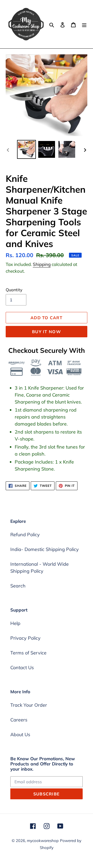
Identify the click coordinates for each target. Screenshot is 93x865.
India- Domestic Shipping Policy (44, 549)
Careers (18, 720)
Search (18, 586)
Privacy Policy (25, 638)
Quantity (14, 289)
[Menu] (84, 24)
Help (15, 623)
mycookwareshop (43, 840)
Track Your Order (28, 705)
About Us (20, 734)
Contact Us (22, 667)
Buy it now (46, 331)
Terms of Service (28, 653)
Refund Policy (25, 535)
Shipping (42, 264)
